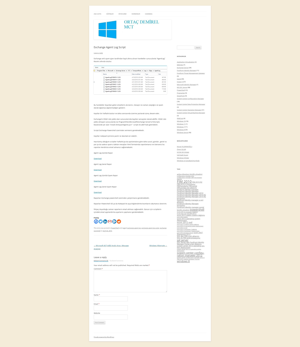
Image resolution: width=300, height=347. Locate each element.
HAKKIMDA (148, 14)
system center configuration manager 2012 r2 (190, 257)
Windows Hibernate (158, 245)
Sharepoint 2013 (183, 234)
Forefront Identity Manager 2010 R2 (191, 195)
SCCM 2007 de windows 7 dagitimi (187, 212)
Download (98, 158)
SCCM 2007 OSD (182, 213)
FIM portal (193, 186)
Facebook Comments (116, 260)
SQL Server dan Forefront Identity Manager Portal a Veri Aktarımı (190, 243)
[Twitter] (101, 221)
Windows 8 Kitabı (183, 158)
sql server (182, 240)
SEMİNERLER (136, 14)
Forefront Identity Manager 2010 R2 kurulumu (191, 197)
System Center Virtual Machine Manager (191, 113)
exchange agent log (134, 228)
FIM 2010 (184, 181)
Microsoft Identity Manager (186, 85)
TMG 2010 (180, 259)
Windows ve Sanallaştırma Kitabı (188, 161)
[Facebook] (96, 221)
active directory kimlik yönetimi (189, 174)
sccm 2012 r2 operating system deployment (190, 226)
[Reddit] (119, 221)
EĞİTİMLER (109, 14)
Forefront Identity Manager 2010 (190, 193)
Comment (98, 269)
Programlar (181, 93)
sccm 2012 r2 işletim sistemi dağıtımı (188, 224)
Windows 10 (181, 121)
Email (96, 304)
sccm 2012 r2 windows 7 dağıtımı (187, 229)
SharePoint (181, 96)
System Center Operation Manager (189, 110)
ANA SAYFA (97, 14)
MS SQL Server (182, 87)
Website (97, 313)
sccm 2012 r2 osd (182, 228)
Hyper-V (180, 82)
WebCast (180, 118)
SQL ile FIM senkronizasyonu (188, 238)
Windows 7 (181, 127)
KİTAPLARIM (122, 14)
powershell (197, 209)
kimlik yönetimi (183, 210)
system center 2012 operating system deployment (191, 247)
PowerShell (115, 228)
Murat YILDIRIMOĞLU (184, 147)
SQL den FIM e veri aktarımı (188, 236)
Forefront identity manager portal (190, 207)
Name (97, 295)
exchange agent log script (150, 228)
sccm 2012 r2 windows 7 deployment (188, 231)
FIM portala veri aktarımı (187, 188)
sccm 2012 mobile (182, 217)
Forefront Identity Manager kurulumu (188, 204)
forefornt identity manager (187, 189)
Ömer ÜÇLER (181, 149)
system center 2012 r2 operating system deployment (189, 250)
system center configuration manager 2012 (190, 254)
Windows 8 (181, 130)
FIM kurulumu (182, 186)
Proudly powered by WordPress (104, 337)
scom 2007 (198, 232)
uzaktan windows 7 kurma (191, 259)
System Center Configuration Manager (190, 99)
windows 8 (183, 261)
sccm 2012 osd (184, 222)
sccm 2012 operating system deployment (188, 219)
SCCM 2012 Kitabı (183, 152)
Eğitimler (180, 65)
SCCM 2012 (191, 213)
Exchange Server (182, 68)
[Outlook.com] (114, 221)
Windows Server (182, 132)
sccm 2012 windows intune (185, 233)
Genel (179, 79)
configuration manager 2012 (185, 176)
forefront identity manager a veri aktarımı (190, 201)
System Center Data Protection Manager (191, 104)
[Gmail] (110, 221)
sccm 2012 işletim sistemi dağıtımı (191, 215)
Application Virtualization (185, 62)
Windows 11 (181, 124)
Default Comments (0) (101, 261)
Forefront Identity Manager (186, 70)
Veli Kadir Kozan (182, 155)
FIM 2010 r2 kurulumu (186, 184)
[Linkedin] (105, 221)
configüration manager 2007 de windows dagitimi (189, 178)
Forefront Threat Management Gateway (191, 73)
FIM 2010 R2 (197, 182)
